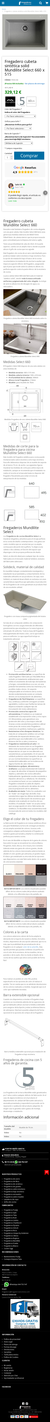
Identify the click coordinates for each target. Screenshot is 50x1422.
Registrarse (8, 1368)
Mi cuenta (7, 1365)
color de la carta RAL (31, 947)
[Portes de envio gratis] (25, 1313)
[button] (5, 193)
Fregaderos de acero (12, 1179)
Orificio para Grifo (13, 121)
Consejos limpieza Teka (13, 1259)
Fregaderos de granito (12, 1186)
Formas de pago (10, 1347)
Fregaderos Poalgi (11, 1210)
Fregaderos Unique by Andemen (16, 1233)
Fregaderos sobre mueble (14, 1197)
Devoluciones (9, 1349)
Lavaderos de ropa (11, 1199)
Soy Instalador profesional (14, 1378)
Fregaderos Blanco (11, 1246)
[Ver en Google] (10, 185)
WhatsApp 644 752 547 (18, 1284)
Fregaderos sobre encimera (14, 1189)
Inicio (4, 9)
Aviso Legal (8, 1342)
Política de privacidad (12, 1339)
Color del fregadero (13, 109)
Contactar (7, 1373)
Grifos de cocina (10, 1202)
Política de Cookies (11, 1357)
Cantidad (8, 153)
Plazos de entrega (10, 1344)
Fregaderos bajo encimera (14, 1191)
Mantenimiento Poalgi (12, 1256)
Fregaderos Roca (10, 1230)
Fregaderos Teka (10, 1215)
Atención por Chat (11, 1375)
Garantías (7, 1352)
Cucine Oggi (8, 1248)
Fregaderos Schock (11, 1228)
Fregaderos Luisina (11, 1220)
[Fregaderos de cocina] (25, 2)
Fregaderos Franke (11, 1243)
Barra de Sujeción (12, 133)
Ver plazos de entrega (35, 83)
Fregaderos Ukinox (11, 1236)
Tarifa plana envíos (11, 1354)
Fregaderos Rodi (10, 1218)
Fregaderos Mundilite (12, 1241)
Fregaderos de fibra (11, 1181)
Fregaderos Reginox (11, 1238)
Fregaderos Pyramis (11, 1225)
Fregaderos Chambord (12, 1223)
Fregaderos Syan (10, 1213)
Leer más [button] (12, 200)
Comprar (29, 155)
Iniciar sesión (9, 1370)
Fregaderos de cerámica (13, 1184)
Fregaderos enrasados (12, 1194)
